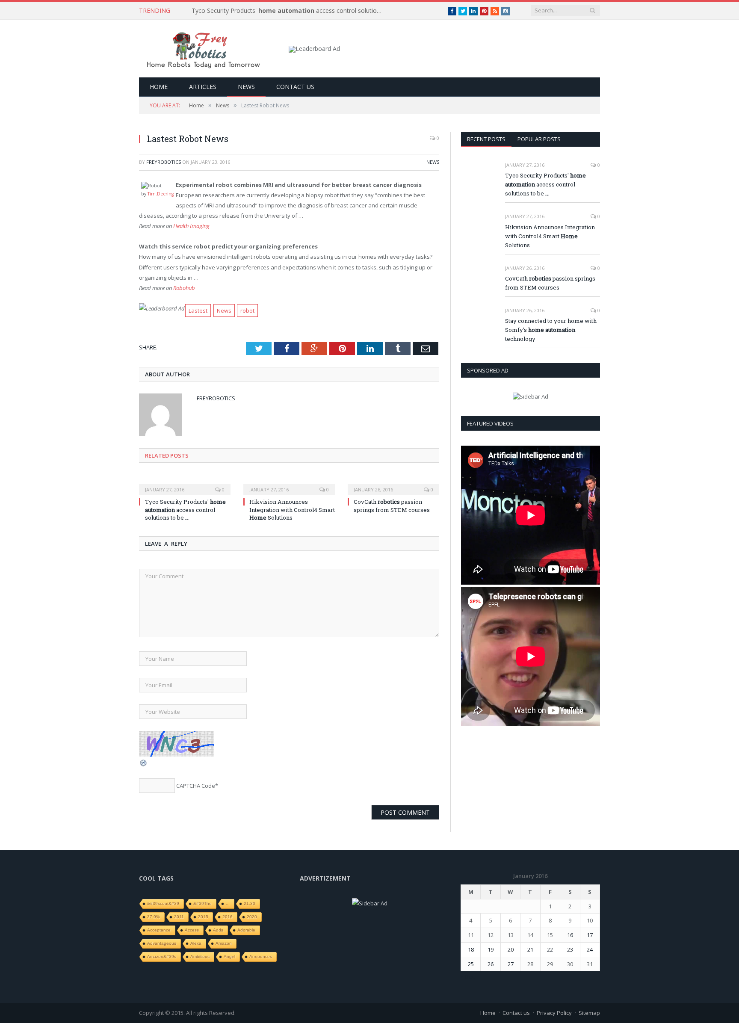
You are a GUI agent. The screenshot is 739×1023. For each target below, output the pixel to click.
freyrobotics (163, 162)
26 (491, 964)
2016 (227, 916)
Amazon (224, 943)
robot (247, 310)
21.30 (249, 903)
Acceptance (159, 930)
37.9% (153, 916)
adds (218, 930)
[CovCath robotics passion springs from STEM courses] (393, 484)
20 (511, 949)
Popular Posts (539, 139)
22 (550, 949)
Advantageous (161, 943)
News (246, 87)
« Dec (468, 976)
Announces (260, 956)
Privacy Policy (554, 1013)
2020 (252, 916)
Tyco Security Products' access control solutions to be (290, 11)
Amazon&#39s (161, 956)
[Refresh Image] (143, 765)
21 (530, 949)
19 (491, 949)
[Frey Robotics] (203, 48)
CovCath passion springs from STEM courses (392, 505)
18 (471, 949)
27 (511, 964)
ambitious (200, 956)
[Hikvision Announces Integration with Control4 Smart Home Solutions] (289, 484)
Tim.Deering (161, 194)
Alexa (195, 943)
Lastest (198, 310)
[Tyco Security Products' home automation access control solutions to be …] (185, 484)
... (228, 903)
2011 (179, 916)
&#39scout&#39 (163, 903)
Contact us (295, 87)
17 (590, 935)
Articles (202, 87)
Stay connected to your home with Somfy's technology (551, 330)
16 (570, 935)
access (192, 930)
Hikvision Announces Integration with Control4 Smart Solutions (292, 509)
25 (471, 964)
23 (570, 949)
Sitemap (589, 1013)
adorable (246, 930)
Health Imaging (191, 226)
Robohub (184, 288)
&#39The (202, 903)
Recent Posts (486, 139)
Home (159, 87)
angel (229, 956)
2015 (203, 916)
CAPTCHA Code (195, 785)
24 (590, 949)
